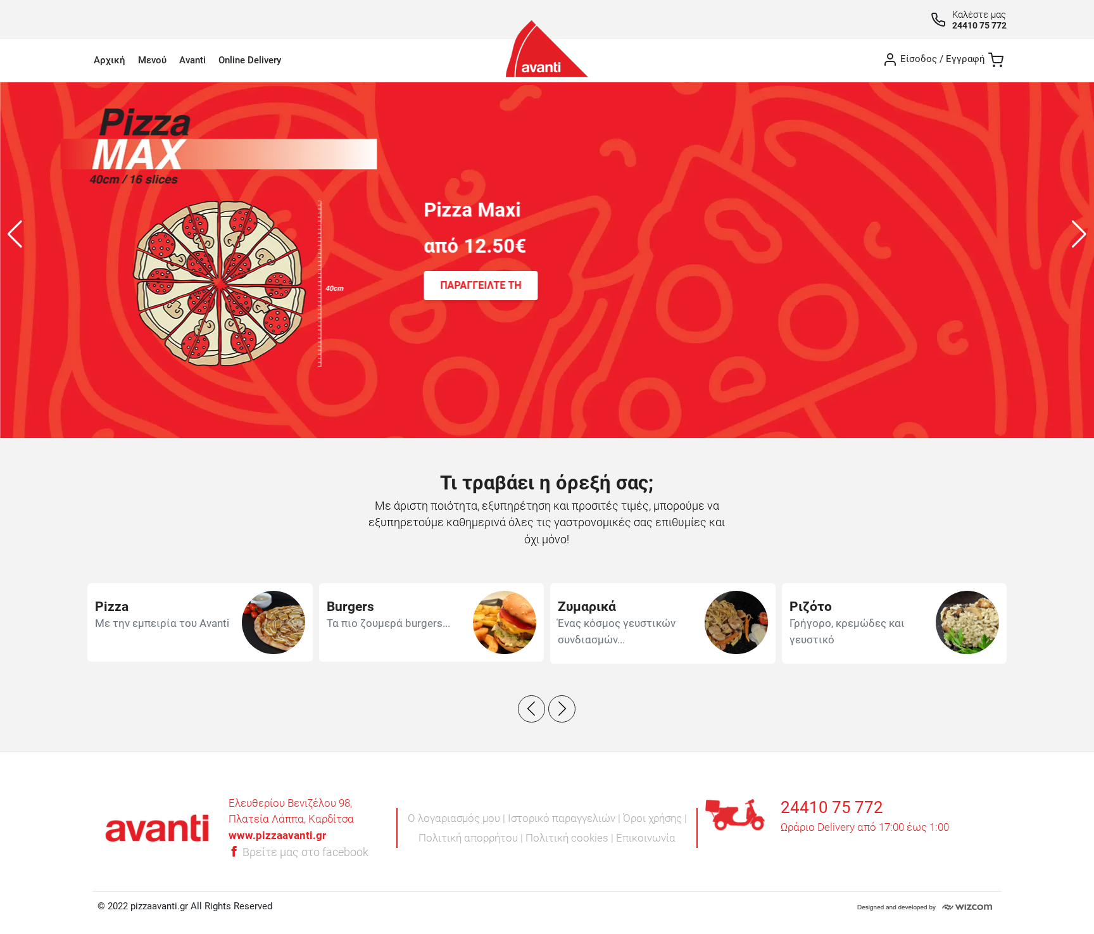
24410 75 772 (979, 25)
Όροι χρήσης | (655, 818)
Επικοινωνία (646, 837)
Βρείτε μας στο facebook (304, 852)
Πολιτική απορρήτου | (471, 837)
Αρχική (109, 60)
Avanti (192, 60)
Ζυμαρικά (587, 606)
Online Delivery (249, 60)
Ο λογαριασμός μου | (458, 818)
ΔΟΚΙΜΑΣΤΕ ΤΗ (677, 300)
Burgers (350, 606)
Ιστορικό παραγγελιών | (565, 818)
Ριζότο (810, 606)
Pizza (112, 606)
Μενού (152, 60)
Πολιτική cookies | (570, 837)
